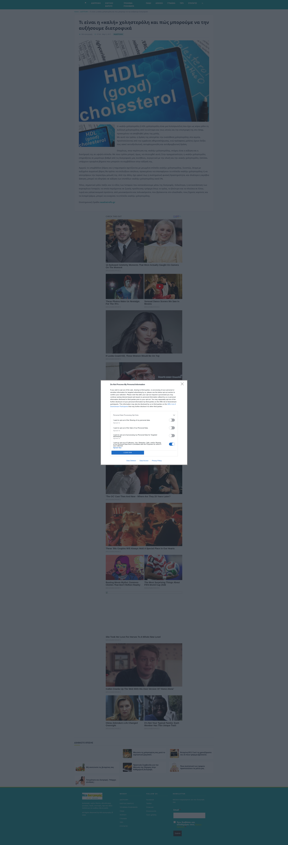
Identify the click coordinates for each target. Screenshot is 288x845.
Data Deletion (131, 460)
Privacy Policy (157, 460)
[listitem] (144, 415)
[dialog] (144, 422)
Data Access (144, 460)
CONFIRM (128, 452)
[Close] (183, 384)
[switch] (172, 420)
